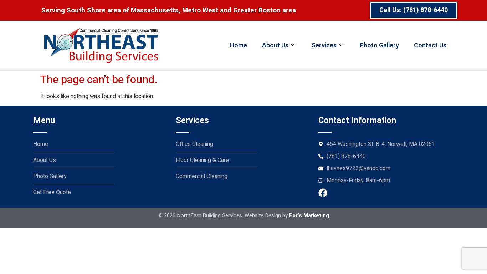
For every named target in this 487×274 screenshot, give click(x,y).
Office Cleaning (194, 144)
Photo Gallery (379, 45)
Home (238, 45)
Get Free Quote (52, 192)
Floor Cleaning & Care (202, 160)
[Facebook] (322, 192)
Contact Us (430, 45)
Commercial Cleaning (201, 176)
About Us (275, 45)
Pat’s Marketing (309, 215)
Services (324, 45)
